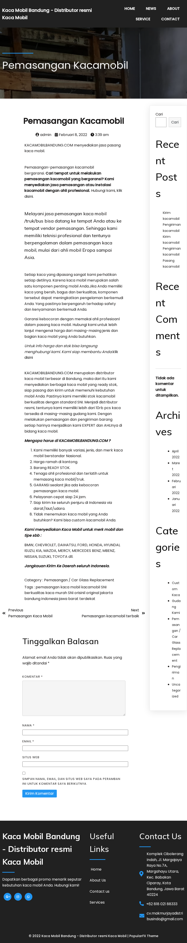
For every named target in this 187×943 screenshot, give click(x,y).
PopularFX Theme (143, 936)
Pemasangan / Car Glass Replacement (79, 580)
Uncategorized (176, 690)
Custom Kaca (176, 589)
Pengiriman (176, 672)
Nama (28, 725)
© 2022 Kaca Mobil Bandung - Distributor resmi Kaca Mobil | (79, 936)
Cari (159, 114)
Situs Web (30, 757)
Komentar (32, 676)
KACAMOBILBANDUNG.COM (48, 373)
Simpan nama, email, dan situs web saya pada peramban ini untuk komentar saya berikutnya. (71, 781)
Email (28, 741)
